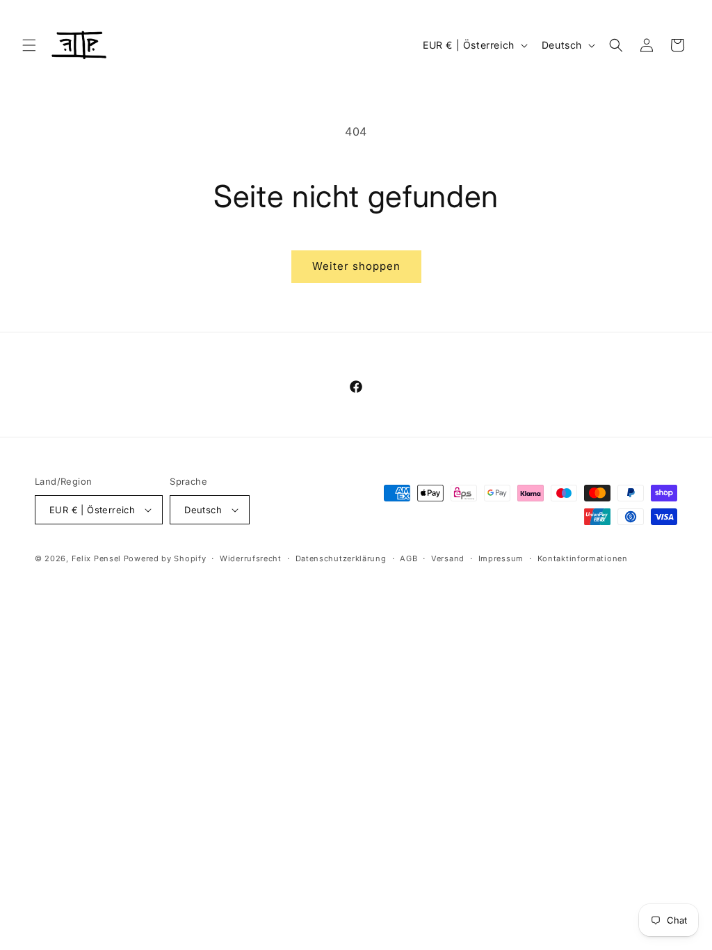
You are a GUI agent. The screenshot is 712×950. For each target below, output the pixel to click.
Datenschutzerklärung (341, 558)
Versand (447, 558)
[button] (29, 45)
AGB (408, 558)
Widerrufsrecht (251, 558)
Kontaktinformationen (582, 558)
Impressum (501, 558)
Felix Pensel (96, 558)
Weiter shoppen (356, 266)
